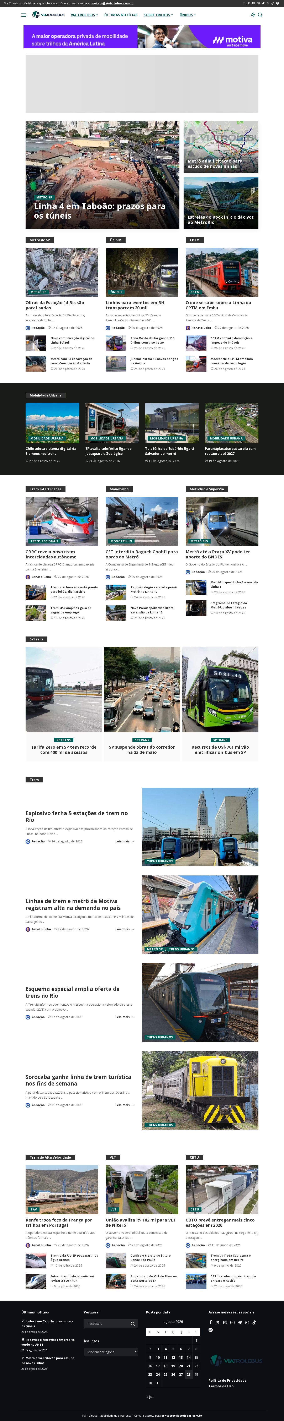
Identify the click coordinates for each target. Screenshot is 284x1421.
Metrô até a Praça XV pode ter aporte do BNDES (218, 554)
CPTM (195, 292)
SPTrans (64, 740)
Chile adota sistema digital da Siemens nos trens (51, 451)
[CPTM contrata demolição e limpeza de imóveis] (196, 343)
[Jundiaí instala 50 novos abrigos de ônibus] (116, 364)
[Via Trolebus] (48, 15)
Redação (38, 328)
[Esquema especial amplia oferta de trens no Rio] (200, 1002)
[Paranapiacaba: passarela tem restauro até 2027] (232, 423)
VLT (114, 1209)
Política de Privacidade (228, 1380)
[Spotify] (277, 3)
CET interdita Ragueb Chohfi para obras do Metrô (142, 554)
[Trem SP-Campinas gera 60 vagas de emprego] (36, 613)
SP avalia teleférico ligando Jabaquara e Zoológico (108, 451)
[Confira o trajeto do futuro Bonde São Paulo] (116, 1260)
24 (158, 1374)
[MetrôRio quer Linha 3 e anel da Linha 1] (196, 587)
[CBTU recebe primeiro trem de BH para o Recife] (196, 1281)
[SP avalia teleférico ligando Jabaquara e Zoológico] (112, 423)
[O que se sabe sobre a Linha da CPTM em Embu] (222, 272)
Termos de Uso (221, 1386)
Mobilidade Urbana (47, 438)
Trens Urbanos (160, 861)
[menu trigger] (26, 15)
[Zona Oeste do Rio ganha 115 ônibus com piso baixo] (116, 343)
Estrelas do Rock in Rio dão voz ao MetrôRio (221, 219)
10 (158, 1357)
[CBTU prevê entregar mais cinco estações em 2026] (222, 1189)
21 (188, 1366)
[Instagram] (253, 3)
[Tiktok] (272, 3)
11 (165, 1357)
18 (165, 1366)
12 (173, 1357)
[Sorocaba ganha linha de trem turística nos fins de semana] (200, 1090)
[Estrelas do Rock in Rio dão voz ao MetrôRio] (221, 203)
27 (181, 1374)
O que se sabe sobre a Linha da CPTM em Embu (218, 305)
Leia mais (160, 225)
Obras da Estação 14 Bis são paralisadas (55, 305)
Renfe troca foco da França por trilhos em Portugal (59, 1222)
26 (173, 1374)
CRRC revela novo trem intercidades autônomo (51, 554)
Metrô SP (44, 197)
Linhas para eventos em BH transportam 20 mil (135, 305)
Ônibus (116, 292)
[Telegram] (263, 3)
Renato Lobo (49, 225)
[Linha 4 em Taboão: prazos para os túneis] (102, 175)
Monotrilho (121, 541)
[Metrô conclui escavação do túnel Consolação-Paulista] (36, 364)
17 (158, 1366)
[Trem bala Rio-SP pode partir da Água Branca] (36, 1260)
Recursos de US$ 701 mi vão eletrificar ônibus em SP (220, 749)
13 (181, 1357)
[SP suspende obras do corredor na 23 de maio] (142, 689)
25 (165, 1374)
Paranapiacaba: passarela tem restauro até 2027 (230, 451)
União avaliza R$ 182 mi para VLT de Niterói (141, 1222)
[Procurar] (260, 15)
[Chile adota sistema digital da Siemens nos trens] (52, 423)
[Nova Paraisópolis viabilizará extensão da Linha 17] (116, 613)
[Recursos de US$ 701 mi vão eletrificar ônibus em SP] (220, 689)
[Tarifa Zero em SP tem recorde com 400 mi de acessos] (64, 689)
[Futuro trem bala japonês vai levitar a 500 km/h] (36, 1281)
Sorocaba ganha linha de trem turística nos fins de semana (78, 1080)
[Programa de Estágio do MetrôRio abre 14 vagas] (196, 608)
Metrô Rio (199, 541)
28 (188, 1374)
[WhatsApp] (267, 3)
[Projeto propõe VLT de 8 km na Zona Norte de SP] (116, 1281)
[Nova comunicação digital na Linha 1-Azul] (36, 343)
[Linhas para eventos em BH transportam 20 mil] (142, 272)
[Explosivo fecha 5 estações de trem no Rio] (200, 827)
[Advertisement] (142, 84)
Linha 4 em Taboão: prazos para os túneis (100, 210)
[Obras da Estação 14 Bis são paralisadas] (62, 272)
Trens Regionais (44, 541)
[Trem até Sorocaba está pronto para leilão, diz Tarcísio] (36, 592)
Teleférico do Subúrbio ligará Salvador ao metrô (169, 451)
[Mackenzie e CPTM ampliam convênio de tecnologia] (196, 364)
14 (188, 1357)
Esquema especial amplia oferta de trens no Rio (73, 992)
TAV (34, 1209)
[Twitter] (248, 3)
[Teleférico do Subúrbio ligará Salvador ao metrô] (172, 423)
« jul (149, 1397)
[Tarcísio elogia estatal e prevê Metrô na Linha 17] (116, 592)
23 (150, 1374)
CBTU (195, 1209)
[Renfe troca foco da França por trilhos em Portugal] (62, 1189)
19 (173, 1366)
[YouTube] (258, 3)
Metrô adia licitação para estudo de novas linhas (215, 163)
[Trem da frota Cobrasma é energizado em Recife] (196, 1260)
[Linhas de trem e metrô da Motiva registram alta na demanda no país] (200, 914)
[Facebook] (244, 3)
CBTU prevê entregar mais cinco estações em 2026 (220, 1222)
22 (196, 1366)
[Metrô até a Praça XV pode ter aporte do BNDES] (222, 521)
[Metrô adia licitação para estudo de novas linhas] (221, 147)
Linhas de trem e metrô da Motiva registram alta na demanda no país (73, 904)
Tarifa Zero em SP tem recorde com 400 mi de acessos (63, 749)
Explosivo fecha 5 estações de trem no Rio (77, 816)
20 (181, 1366)
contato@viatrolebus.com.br (112, 3)
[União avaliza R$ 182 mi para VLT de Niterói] (142, 1189)
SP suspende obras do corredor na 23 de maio (142, 749)
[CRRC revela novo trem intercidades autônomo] (62, 521)
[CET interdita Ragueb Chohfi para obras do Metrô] (142, 521)
